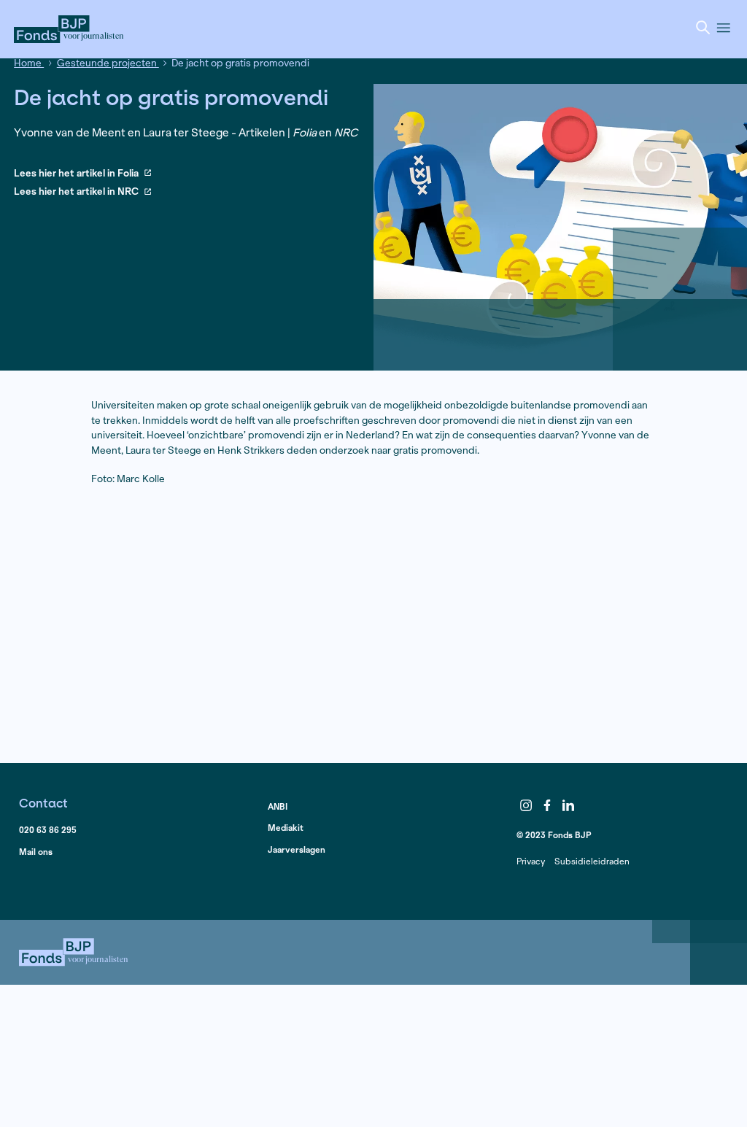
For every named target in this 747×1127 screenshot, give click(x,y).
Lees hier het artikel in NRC (76, 192)
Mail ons (36, 851)
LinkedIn (568, 805)
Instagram (525, 805)
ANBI (277, 806)
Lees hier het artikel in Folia (76, 174)
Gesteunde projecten (108, 63)
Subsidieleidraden (592, 861)
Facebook (547, 805)
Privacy (530, 861)
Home (29, 63)
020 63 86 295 (48, 829)
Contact (43, 802)
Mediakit (285, 827)
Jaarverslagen (296, 849)
